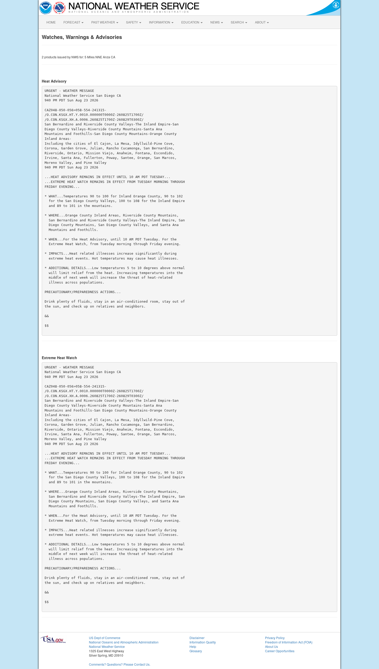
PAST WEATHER (103, 22)
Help (193, 646)
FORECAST (72, 22)
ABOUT (260, 22)
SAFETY (132, 22)
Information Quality (203, 642)
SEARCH (238, 22)
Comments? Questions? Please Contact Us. (119, 664)
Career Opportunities (279, 651)
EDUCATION (190, 22)
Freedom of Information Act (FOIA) (288, 642)
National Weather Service (107, 646)
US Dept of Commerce (104, 637)
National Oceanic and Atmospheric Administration (124, 642)
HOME (51, 22)
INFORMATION (160, 22)
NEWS (215, 22)
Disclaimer (197, 637)
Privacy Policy (275, 637)
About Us (271, 646)
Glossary (196, 651)
